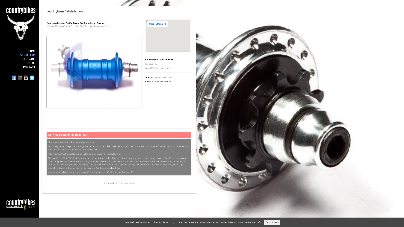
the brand (28, 59)
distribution (27, 55)
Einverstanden (272, 222)
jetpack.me (115, 167)
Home (32, 51)
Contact (29, 67)
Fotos (31, 63)
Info (259, 222)
